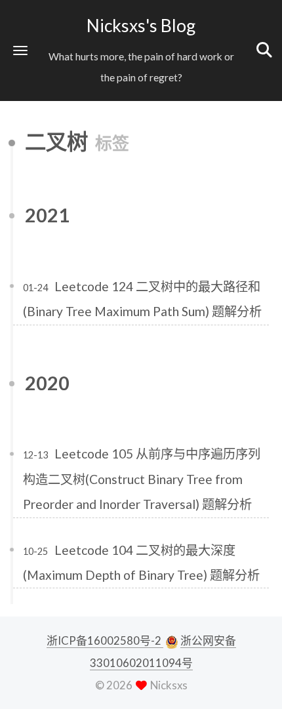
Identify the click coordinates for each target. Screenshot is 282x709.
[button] (20, 50)
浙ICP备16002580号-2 (105, 640)
